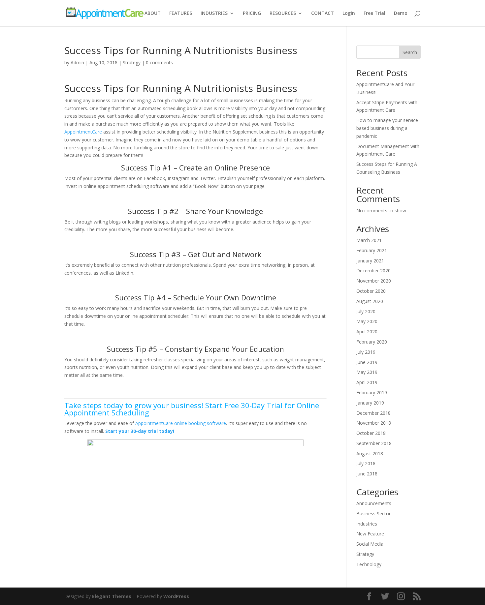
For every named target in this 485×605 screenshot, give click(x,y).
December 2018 (373, 413)
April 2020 (366, 331)
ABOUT (153, 13)
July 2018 (365, 463)
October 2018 (371, 433)
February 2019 (371, 392)
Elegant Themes (111, 596)
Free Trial (374, 13)
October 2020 (371, 291)
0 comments (159, 62)
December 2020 (373, 270)
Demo (400, 13)
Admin (77, 62)
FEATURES (180, 13)
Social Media (369, 544)
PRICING (252, 13)
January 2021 (370, 260)
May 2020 (366, 321)
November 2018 (373, 423)
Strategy (132, 62)
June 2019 (366, 362)
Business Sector (373, 513)
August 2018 (369, 453)
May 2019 (366, 372)
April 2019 (366, 382)
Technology (368, 564)
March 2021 (369, 240)
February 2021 (371, 250)
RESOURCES (283, 13)
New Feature (370, 533)
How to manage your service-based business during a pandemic (388, 128)
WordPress (176, 596)
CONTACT (322, 13)
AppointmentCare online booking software (180, 423)
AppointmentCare (83, 132)
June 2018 (366, 473)
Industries (366, 524)
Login (348, 13)
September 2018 (374, 443)
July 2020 (365, 311)
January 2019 (370, 403)
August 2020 (369, 301)
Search (410, 52)
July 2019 (365, 352)
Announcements (373, 503)
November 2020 (373, 281)
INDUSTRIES (214, 13)
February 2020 (371, 342)
